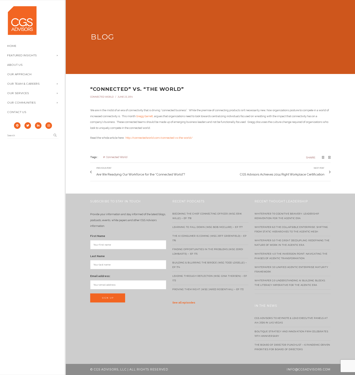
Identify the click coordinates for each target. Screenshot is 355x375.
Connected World (102, 96)
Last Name (97, 256)
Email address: (100, 276)
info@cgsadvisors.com (309, 369)
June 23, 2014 (125, 96)
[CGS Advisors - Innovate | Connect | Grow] (22, 20)
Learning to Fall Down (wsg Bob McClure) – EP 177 (207, 227)
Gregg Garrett (144, 116)
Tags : (94, 157)
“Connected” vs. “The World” (137, 89)
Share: (311, 157)
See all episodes (183, 302)
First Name (97, 236)
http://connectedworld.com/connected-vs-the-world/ (159, 137)
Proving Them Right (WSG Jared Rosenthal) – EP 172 (208, 289)
